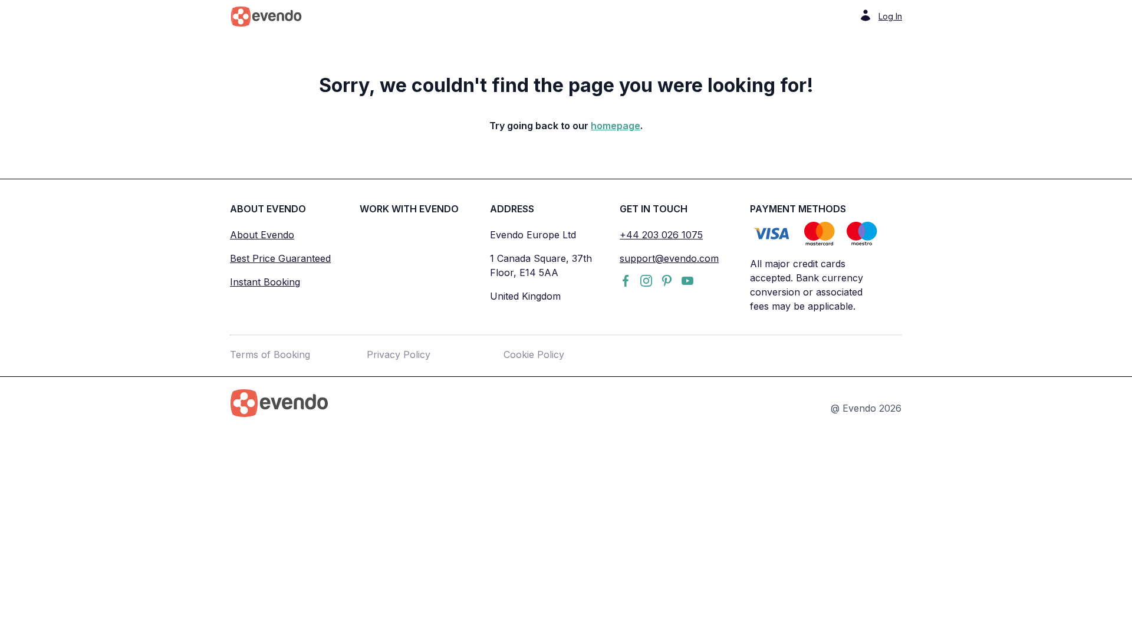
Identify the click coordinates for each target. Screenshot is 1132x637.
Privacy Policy (398, 354)
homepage (615, 126)
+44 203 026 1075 (661, 235)
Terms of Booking (270, 354)
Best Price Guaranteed (280, 258)
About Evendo (262, 235)
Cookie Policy (534, 354)
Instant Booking (265, 282)
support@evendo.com (669, 258)
